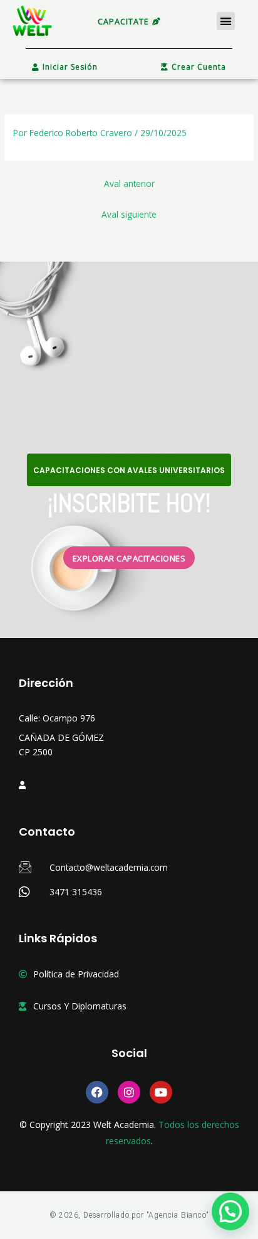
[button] (226, 21)
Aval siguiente (129, 214)
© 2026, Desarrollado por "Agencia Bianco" (129, 1215)
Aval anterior (129, 183)
